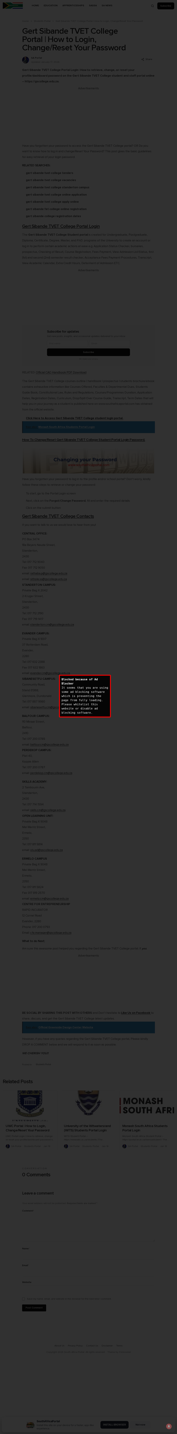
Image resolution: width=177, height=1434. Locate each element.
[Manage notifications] (169, 1426)
